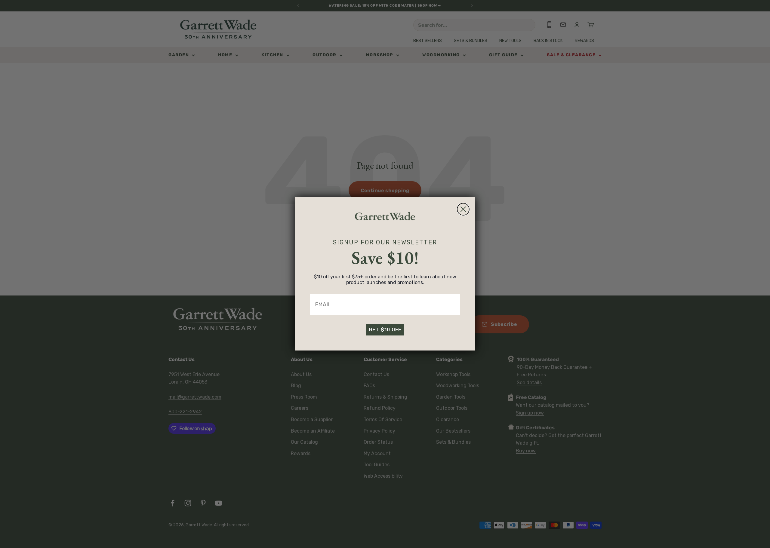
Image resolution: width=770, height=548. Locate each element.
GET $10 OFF (385, 330)
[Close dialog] (463, 209)
